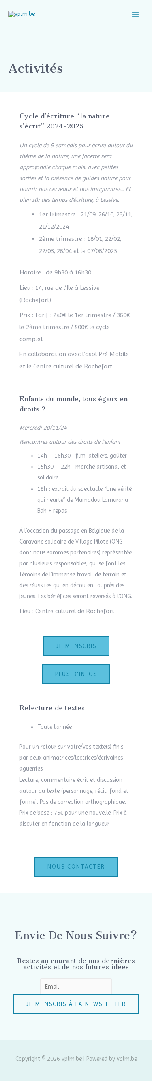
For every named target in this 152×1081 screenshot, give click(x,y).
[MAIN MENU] (135, 14)
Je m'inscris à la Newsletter (76, 1004)
